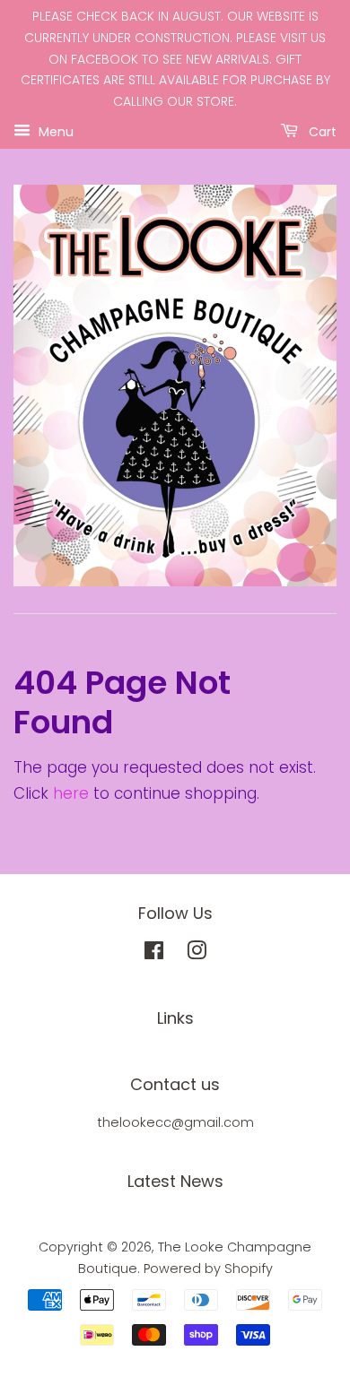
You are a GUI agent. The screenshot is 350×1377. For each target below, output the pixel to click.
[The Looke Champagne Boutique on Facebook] (154, 954)
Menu (54, 131)
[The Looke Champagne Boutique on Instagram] (196, 954)
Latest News (175, 1181)
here (71, 793)
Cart (321, 131)
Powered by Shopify (208, 1268)
